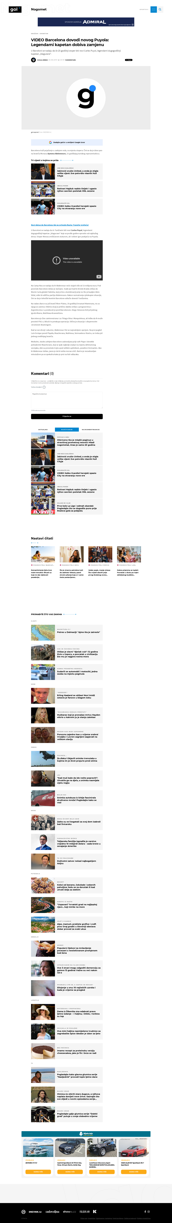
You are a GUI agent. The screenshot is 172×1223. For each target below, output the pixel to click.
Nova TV (23, 1212)
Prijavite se (67, 416)
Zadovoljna (52, 1212)
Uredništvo (91, 1218)
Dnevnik (35, 1212)
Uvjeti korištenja (118, 1218)
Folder (85, 1212)
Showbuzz (69, 1212)
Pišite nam (83, 1218)
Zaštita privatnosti (130, 1218)
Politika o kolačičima (143, 1218)
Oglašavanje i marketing (104, 1218)
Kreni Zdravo (94, 1212)
